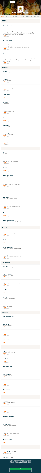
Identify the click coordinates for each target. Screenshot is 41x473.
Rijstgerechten (15, 16)
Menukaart (12, 2)
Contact (25, 2)
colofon (30, 2)
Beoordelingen (20, 2)
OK (20, 468)
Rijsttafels (2, 16)
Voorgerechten (8, 16)
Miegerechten (22, 16)
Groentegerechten (29, 16)
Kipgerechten (36, 16)
